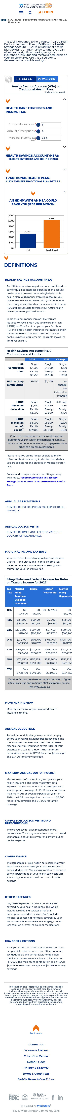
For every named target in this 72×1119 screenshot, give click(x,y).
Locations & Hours (36, 1050)
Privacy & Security (36, 1068)
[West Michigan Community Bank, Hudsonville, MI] (36, 6)
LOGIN (47, 12)
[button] (36, 107)
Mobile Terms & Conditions (36, 1079)
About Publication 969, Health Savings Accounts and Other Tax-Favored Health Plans (36, 482)
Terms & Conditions (36, 1073)
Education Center (36, 1056)
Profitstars (43, 1106)
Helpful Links (36, 1062)
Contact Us (36, 1044)
